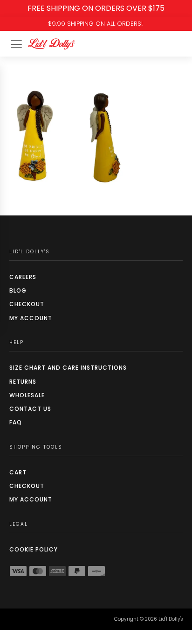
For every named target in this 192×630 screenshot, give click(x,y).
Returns (22, 382)
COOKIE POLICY (33, 549)
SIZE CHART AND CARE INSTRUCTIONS (68, 368)
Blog (18, 290)
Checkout (26, 304)
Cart (18, 472)
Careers (22, 277)
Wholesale (27, 395)
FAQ (15, 422)
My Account (30, 318)
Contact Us (30, 409)
